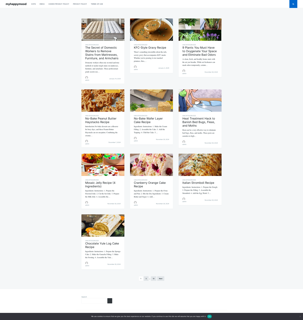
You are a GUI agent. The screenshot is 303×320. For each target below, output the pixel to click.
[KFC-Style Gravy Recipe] (151, 29)
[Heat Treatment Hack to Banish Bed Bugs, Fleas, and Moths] (200, 100)
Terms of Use (97, 4)
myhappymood (16, 4)
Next (160, 278)
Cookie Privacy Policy (59, 4)
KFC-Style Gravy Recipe (150, 47)
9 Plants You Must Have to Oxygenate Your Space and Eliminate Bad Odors (199, 51)
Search (84, 297)
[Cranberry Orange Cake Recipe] (151, 165)
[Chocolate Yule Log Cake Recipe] (102, 225)
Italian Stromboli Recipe (198, 182)
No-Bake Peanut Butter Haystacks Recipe (100, 120)
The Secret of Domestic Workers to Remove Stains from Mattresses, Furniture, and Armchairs (101, 53)
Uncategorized (92, 45)
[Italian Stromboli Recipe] (200, 165)
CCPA (33, 4)
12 (153, 278)
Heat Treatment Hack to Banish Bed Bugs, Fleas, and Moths (198, 122)
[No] (300, 316)
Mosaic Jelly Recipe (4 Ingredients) (100, 184)
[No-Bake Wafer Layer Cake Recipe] (151, 100)
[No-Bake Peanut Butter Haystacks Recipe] (102, 100)
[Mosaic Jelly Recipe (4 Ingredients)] (102, 165)
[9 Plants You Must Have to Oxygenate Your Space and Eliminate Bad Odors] (200, 29)
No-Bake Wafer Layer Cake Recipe (148, 120)
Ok (209, 316)
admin (87, 80)
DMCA (42, 4)
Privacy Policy (80, 4)
